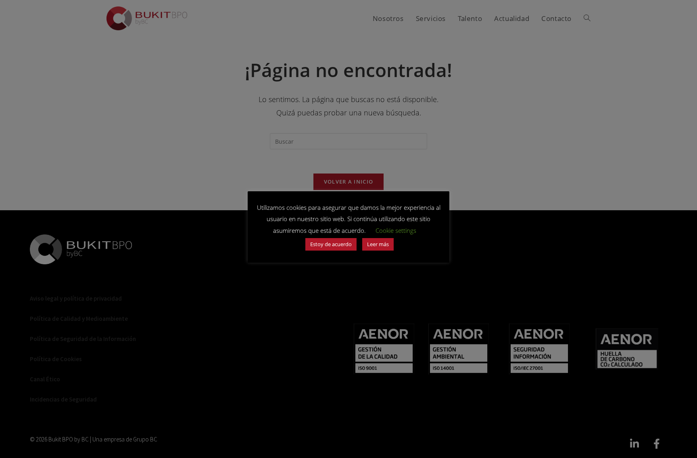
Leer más (378, 244)
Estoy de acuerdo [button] (331, 244)
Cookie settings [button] (396, 230)
